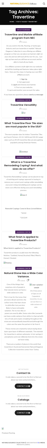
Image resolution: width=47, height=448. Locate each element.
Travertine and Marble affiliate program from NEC (24, 36)
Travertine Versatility (23, 105)
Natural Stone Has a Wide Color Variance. (23, 274)
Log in (15, 85)
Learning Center (24, 100)
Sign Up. (24, 79)
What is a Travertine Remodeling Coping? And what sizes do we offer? (23, 165)
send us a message (36, 94)
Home (12, 21)
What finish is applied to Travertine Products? (23, 238)
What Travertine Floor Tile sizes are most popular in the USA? (23, 124)
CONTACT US (22, 386)
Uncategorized (23, 30)
